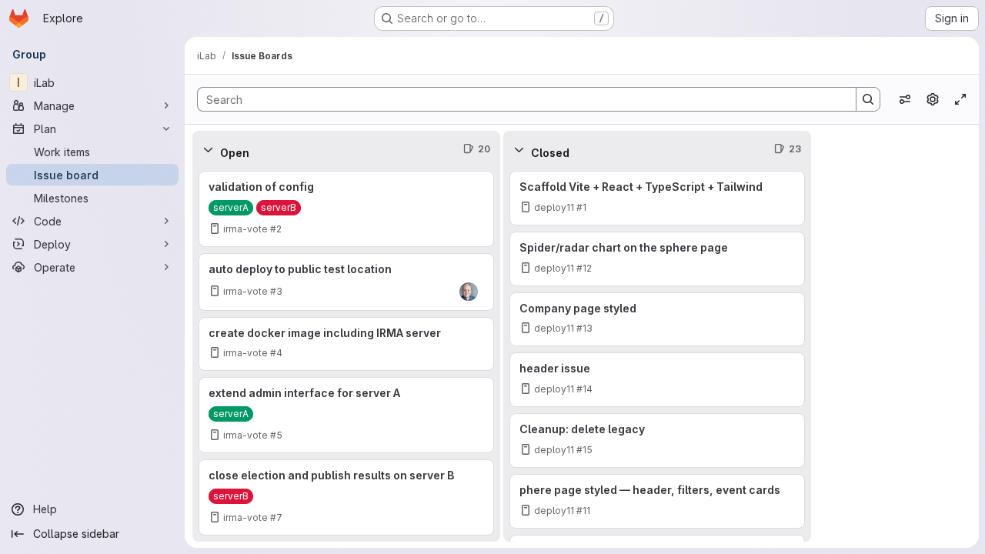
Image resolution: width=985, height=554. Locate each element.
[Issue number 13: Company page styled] (657, 319)
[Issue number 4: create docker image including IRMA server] (346, 344)
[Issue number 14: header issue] (657, 379)
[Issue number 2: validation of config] (346, 209)
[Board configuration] (932, 99)
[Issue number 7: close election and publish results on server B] (346, 497)
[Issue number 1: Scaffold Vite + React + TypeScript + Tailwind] (657, 198)
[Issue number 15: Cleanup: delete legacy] (657, 440)
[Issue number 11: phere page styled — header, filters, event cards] (657, 501)
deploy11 (554, 207)
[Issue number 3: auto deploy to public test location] (346, 282)
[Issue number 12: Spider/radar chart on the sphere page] (657, 258)
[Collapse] (208, 149)
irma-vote (245, 229)
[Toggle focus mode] (960, 99)
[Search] (868, 99)
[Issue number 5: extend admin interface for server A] (346, 415)
